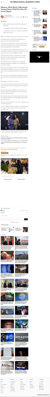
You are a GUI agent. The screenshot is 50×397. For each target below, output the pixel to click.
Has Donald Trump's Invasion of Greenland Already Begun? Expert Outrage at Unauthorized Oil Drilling (7, 316)
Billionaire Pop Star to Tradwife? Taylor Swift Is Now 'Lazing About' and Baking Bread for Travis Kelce (21, 358)
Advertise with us (22, 389)
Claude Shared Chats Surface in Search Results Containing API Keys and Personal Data (7, 358)
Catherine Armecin (8, 15)
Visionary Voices (12, 381)
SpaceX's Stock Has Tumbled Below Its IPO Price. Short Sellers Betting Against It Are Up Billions (21, 371)
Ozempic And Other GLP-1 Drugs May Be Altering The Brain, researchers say (21, 275)
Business (2, 386)
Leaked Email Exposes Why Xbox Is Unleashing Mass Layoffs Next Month (7, 303)
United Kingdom (32, 386)
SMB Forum (12, 384)
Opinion (2, 392)
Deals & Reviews (12, 390)
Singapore (31, 384)
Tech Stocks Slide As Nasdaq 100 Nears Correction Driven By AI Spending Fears (21, 316)
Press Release (12, 387)
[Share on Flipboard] (22, 17)
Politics (2, 389)
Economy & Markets (4, 384)
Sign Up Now (42, 46)
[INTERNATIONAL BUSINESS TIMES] (25, 2)
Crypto (2, 390)
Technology (2, 387)
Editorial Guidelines (21, 179)
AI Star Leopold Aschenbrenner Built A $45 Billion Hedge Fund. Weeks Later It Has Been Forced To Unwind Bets (38, 38)
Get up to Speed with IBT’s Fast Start (41, 44)
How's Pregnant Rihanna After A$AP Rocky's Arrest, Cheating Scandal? (14, 140)
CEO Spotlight (12, 389)
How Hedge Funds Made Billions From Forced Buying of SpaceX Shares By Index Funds (21, 289)
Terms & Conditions (23, 384)
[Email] (25, 17)
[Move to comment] (27, 17)
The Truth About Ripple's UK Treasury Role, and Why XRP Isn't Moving (7, 343)
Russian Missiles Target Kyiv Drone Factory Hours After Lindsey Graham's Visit (7, 289)
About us (21, 381)
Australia (31, 381)
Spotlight (11, 386)
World (1, 381)
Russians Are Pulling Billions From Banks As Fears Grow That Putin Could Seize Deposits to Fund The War (37, 20)
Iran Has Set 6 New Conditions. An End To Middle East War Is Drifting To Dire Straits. (7, 330)
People (11, 43)
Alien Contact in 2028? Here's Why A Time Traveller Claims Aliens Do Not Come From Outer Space (21, 261)
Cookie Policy (22, 387)
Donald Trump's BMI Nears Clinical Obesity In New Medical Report (38, 25)
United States (32, 387)
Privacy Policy (22, 386)
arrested (24, 55)
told (5, 84)
